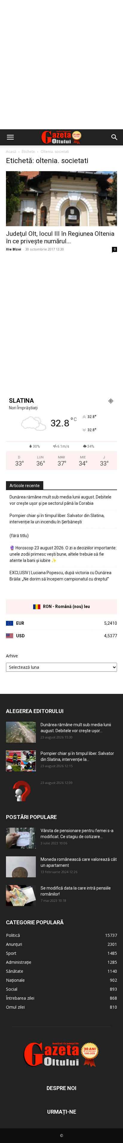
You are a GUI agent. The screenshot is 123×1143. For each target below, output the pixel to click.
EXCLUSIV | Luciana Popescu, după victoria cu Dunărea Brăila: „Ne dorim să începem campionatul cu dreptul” (60, 575)
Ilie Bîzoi (13, 249)
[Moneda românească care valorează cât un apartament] (21, 866)
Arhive (12, 656)
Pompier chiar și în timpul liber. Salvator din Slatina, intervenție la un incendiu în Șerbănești (57, 518)
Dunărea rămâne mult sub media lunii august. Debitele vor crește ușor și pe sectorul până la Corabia (60, 500)
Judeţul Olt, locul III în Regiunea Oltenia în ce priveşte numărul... (60, 237)
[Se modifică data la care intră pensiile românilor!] (21, 895)
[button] (10, 137)
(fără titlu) (19, 535)
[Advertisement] (61, 64)
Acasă (11, 151)
